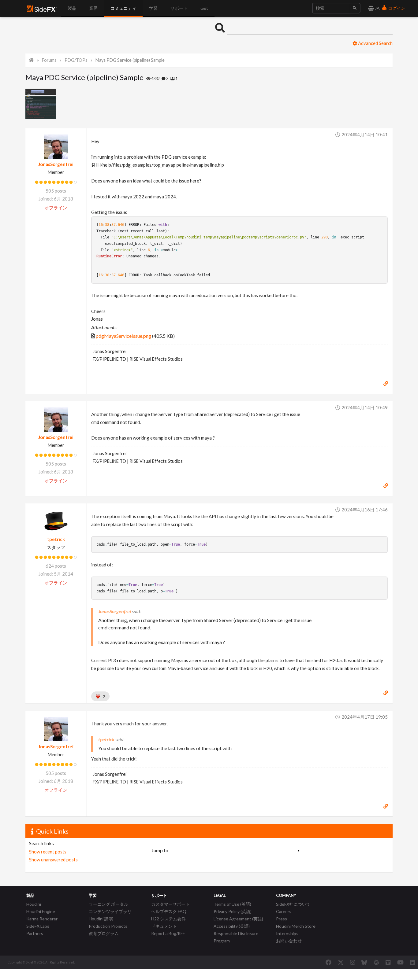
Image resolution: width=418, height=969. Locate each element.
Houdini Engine (40, 911)
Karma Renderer (42, 918)
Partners (34, 933)
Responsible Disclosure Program (236, 937)
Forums (49, 60)
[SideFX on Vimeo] (388, 962)
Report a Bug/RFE (168, 933)
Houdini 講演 (101, 918)
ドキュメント (164, 926)
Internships (287, 933)
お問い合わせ (289, 940)
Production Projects (108, 926)
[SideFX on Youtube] (400, 962)
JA (377, 8)
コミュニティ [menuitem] (123, 8)
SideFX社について (293, 904)
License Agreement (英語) (238, 918)
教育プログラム (104, 933)
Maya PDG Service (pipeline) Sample (130, 60)
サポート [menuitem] (179, 8)
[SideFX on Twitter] (341, 962)
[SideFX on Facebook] (328, 962)
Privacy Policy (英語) (233, 911)
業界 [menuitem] (93, 8)
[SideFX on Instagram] (352, 962)
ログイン (396, 8)
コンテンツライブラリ (110, 911)
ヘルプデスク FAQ (168, 911)
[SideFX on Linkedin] (412, 962)
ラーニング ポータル (108, 904)
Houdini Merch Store (295, 926)
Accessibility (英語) (232, 926)
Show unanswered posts (53, 859)
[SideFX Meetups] (376, 962)
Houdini (33, 904)
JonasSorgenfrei (55, 164)
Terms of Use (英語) (232, 904)
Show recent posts (47, 851)
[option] (40, 104)
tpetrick (56, 539)
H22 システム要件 (168, 918)
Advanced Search (375, 43)
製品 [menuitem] (72, 8)
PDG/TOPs (76, 60)
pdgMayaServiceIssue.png (123, 336)
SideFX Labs (37, 926)
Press (281, 918)
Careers (283, 911)
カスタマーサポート (170, 904)
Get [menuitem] (204, 8)
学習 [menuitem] (153, 8)
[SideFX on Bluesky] (364, 962)
